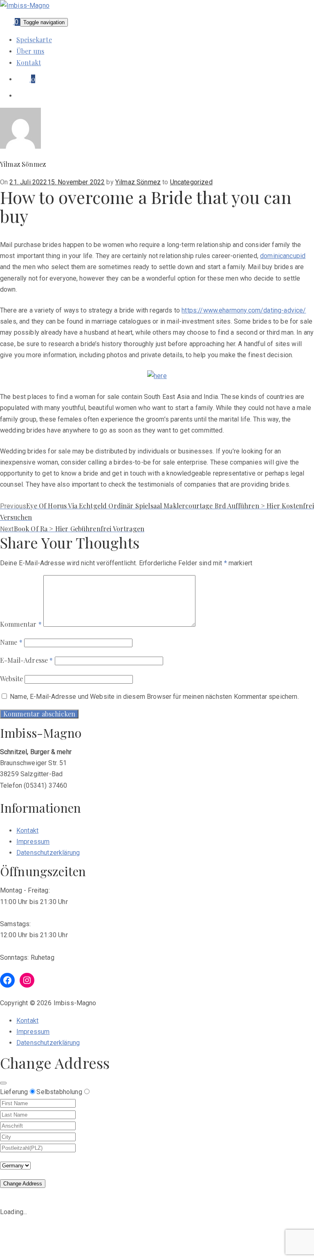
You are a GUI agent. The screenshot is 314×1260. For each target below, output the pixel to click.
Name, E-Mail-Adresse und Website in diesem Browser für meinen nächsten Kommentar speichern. (154, 696)
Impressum (32, 841)
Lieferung (14, 1092)
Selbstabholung (59, 1092)
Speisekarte (34, 39)
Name (11, 642)
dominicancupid (282, 256)
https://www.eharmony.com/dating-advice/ (244, 310)
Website (11, 678)
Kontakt (28, 62)
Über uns (30, 51)
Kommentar (21, 624)
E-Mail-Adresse (26, 660)
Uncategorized (191, 182)
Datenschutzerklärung (48, 853)
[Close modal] (3, 1083)
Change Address (22, 1184)
